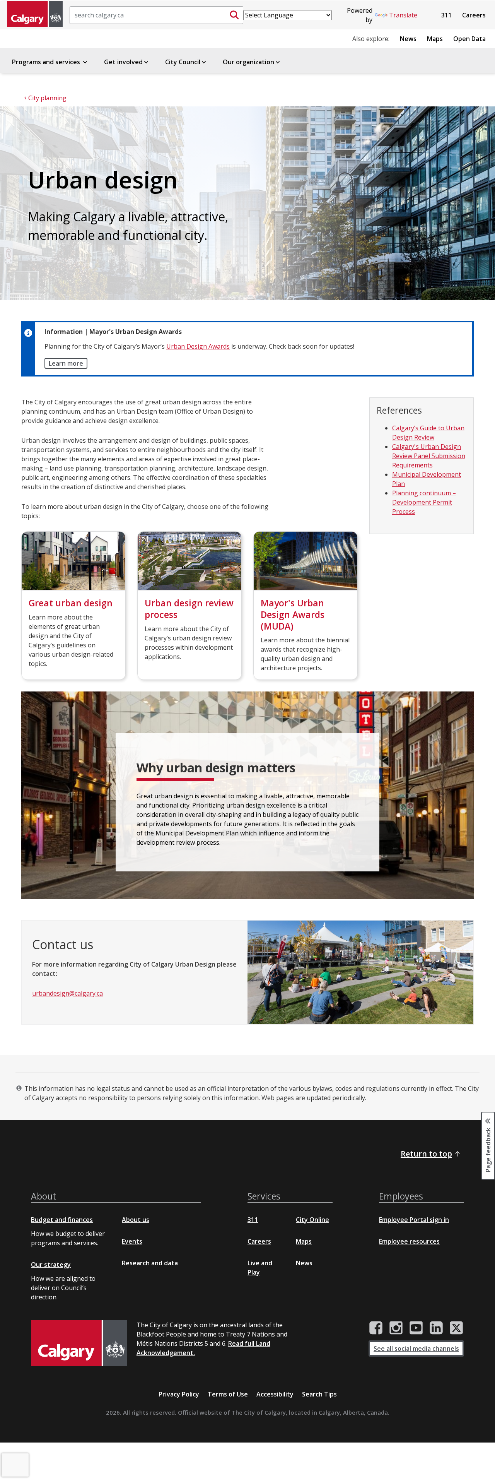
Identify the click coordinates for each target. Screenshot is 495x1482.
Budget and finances (62, 1219)
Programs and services (47, 62)
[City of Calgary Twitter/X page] (456, 1328)
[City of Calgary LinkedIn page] (436, 1328)
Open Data (469, 38)
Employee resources (409, 1241)
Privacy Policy (179, 1394)
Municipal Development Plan (197, 833)
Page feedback (488, 1149)
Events (132, 1241)
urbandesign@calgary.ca (67, 993)
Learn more (66, 363)
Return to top (426, 1153)
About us (135, 1219)
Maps (435, 38)
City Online (312, 1219)
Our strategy (51, 1264)
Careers (474, 15)
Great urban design (71, 603)
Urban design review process (189, 609)
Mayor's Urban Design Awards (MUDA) (292, 614)
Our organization (248, 62)
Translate (403, 15)
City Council (182, 62)
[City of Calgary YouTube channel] (416, 1328)
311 (446, 15)
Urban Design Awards (198, 346)
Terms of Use (228, 1394)
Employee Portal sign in (414, 1219)
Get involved (123, 62)
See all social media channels (416, 1348)
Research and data (150, 1263)
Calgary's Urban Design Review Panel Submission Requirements (428, 455)
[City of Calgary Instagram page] (396, 1328)
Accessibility (275, 1394)
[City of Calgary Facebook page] (376, 1328)
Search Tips (319, 1394)
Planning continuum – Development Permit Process (424, 502)
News (408, 38)
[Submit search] (234, 15)
